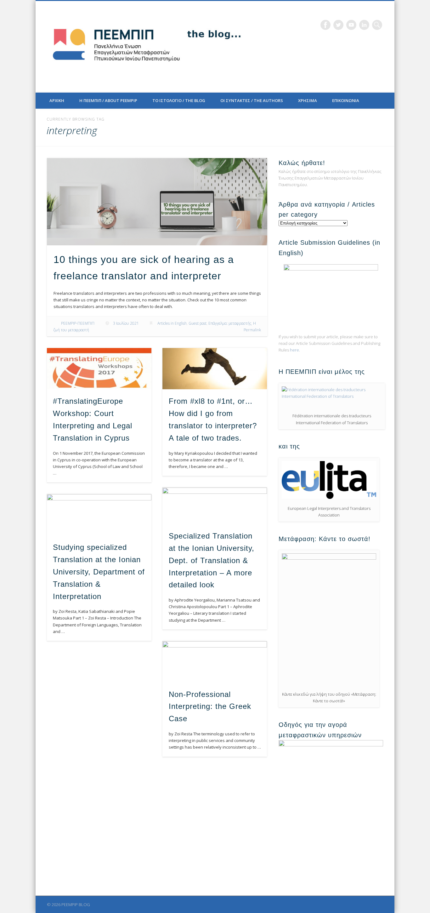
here (294, 350)
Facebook (325, 25)
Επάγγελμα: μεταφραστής (229, 323)
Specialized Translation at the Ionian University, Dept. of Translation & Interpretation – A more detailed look (211, 560)
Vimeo (351, 25)
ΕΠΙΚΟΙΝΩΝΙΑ (345, 100)
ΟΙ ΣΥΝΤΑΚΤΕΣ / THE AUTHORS (251, 100)
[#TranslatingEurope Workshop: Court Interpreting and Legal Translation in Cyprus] (99, 368)
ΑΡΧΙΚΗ (56, 100)
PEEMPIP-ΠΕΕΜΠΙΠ (77, 323)
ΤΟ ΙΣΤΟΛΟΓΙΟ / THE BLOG (178, 100)
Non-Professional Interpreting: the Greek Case (210, 706)
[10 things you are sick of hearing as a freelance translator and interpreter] (157, 201)
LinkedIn (364, 25)
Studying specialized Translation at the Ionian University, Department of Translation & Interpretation (99, 572)
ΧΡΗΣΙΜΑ (307, 100)
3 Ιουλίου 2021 (126, 323)
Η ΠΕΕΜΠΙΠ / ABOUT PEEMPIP (108, 100)
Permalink (252, 330)
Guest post (198, 323)
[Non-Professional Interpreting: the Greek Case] (214, 661)
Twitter (338, 25)
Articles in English (172, 323)
